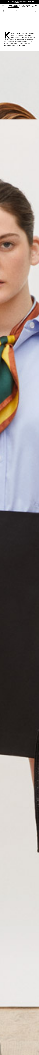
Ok (34, 1042)
